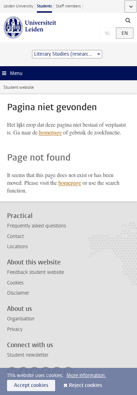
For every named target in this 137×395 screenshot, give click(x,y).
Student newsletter (27, 355)
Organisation (20, 318)
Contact (15, 236)
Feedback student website (35, 272)
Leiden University (18, 6)
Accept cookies (31, 385)
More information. (86, 375)
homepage (50, 132)
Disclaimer (18, 293)
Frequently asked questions (36, 225)
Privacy (14, 329)
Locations (17, 246)
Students (44, 6)
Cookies (15, 283)
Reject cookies (85, 385)
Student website (19, 87)
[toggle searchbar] (127, 20)
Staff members (68, 6)
